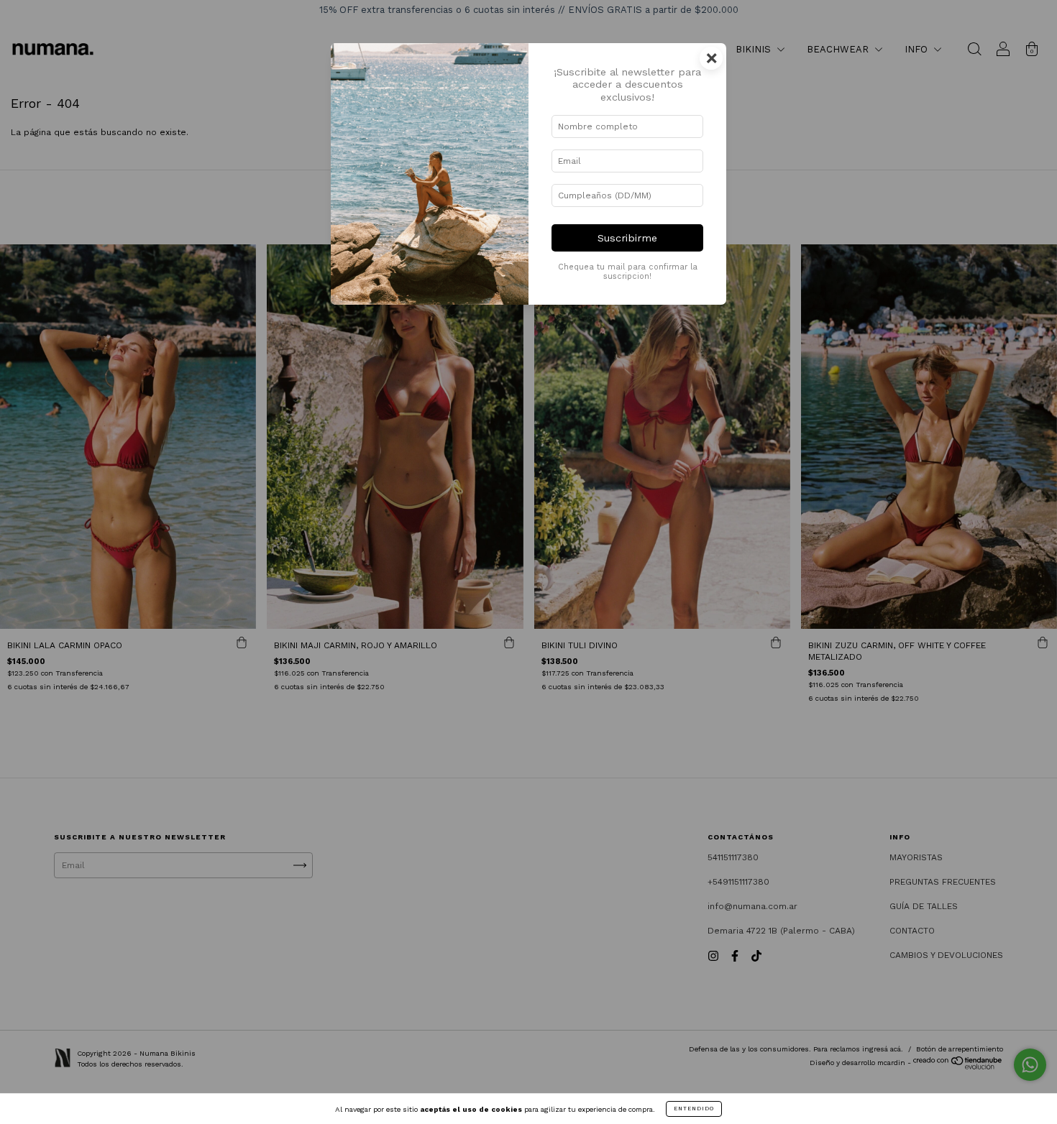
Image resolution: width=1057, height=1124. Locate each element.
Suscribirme (627, 238)
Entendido (694, 1108)
